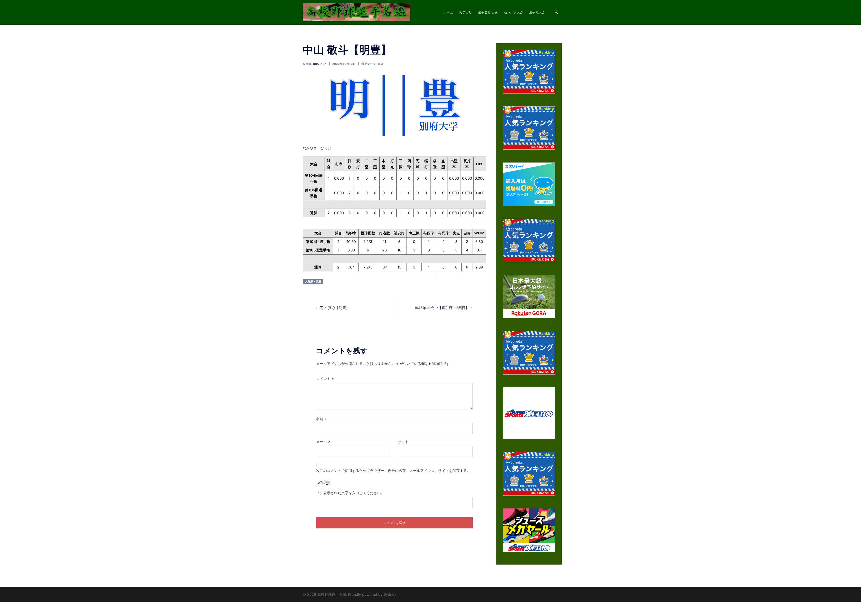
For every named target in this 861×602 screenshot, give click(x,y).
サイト (403, 441)
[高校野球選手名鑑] (356, 12)
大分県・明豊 (313, 281)
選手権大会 (537, 12)
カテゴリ (465, 12)
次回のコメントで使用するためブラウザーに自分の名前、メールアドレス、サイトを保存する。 (393, 470)
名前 (321, 419)
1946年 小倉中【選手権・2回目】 (441, 307)
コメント (325, 378)
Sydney (390, 594)
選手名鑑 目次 (488, 12)
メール (323, 441)
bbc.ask (320, 63)
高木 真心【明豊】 (335, 307)
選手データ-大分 (372, 63)
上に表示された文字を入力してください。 (350, 493)
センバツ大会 (513, 12)
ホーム (448, 12)
